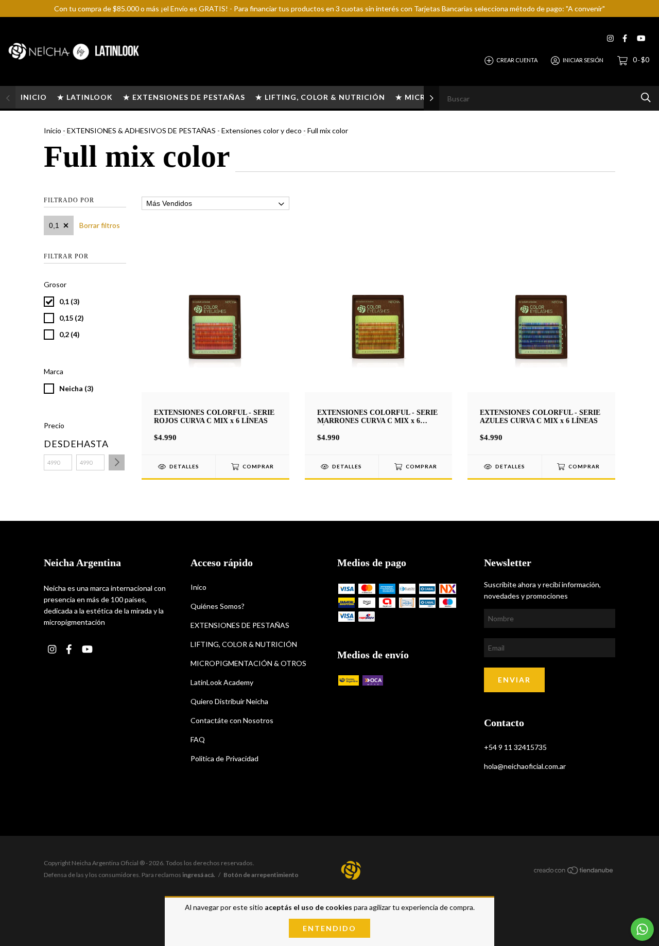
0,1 (54, 225)
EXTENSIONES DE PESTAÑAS (239, 625)
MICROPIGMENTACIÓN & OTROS (248, 663)
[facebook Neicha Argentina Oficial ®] (624, 38)
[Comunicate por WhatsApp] (642, 929)
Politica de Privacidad (224, 758)
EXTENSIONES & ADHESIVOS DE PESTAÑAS (141, 130)
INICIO (34, 97)
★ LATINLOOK (85, 97)
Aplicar (117, 462)
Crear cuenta (516, 60)
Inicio (52, 130)
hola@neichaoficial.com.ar (525, 766)
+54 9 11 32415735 (515, 747)
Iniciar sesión (583, 60)
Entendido (329, 928)
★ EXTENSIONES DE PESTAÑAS (184, 97)
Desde (58, 443)
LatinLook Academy (221, 682)
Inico (198, 587)
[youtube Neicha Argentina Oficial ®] (641, 38)
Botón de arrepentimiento (261, 875)
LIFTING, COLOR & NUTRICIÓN (243, 644)
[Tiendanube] (574, 871)
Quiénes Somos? (217, 606)
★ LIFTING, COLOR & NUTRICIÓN (320, 97)
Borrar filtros (99, 225)
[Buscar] (646, 98)
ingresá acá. (198, 875)
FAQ (197, 739)
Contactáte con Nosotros (231, 720)
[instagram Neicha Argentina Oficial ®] (610, 38)
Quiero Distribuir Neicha (229, 701)
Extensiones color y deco (261, 130)
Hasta (90, 443)
